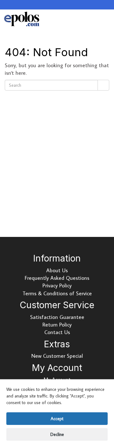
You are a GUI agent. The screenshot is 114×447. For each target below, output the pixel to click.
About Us (57, 270)
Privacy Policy (57, 285)
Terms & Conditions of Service (57, 293)
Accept (57, 418)
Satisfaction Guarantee (57, 317)
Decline (57, 434)
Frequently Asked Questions (57, 277)
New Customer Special (57, 355)
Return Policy (57, 324)
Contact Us (57, 332)
